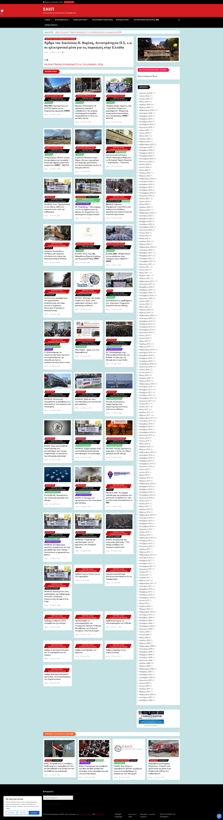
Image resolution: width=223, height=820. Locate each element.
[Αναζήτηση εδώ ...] (179, 20)
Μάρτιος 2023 (144, 210)
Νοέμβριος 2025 (145, 119)
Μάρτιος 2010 (144, 609)
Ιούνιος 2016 (144, 441)
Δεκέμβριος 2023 (145, 184)
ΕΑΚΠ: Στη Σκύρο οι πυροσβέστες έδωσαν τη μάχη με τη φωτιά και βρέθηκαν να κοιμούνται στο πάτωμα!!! (128, 770)
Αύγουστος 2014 (145, 498)
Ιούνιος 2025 (144, 133)
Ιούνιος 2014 (144, 503)
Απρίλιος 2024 (144, 173)
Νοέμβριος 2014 (145, 489)
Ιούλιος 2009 (144, 632)
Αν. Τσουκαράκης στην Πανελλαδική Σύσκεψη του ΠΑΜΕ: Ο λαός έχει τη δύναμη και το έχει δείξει (118, 356)
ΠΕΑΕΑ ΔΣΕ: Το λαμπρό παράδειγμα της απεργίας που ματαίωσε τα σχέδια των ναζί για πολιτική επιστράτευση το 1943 (119, 497)
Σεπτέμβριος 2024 (146, 158)
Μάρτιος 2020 (144, 312)
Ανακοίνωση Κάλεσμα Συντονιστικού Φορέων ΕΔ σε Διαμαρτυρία (119, 577)
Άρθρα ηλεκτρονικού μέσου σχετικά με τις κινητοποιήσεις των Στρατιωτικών (57, 677)
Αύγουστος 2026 (145, 93)
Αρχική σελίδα (49, 32)
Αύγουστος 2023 (145, 195)
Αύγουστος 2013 (145, 529)
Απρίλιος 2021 (144, 275)
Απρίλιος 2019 (144, 344)
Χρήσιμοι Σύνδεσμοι (51, 804)
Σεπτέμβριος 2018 (146, 364)
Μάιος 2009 (143, 637)
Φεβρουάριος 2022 (146, 247)
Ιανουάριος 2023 (145, 215)
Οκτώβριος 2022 (145, 224)
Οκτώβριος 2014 (145, 492)
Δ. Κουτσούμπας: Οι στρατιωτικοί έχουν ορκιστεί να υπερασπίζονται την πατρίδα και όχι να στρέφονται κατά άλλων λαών (57, 357)
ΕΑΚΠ (48, 9)
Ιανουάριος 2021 (145, 284)
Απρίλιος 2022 (144, 241)
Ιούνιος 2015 (144, 472)
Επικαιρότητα (80, 20)
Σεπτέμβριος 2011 (146, 566)
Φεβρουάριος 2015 (146, 483)
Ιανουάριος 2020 (145, 318)
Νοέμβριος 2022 (145, 221)
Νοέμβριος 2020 (145, 290)
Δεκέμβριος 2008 (145, 652)
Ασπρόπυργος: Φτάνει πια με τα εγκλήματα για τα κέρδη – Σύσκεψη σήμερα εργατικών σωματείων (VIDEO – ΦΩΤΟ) (57, 161)
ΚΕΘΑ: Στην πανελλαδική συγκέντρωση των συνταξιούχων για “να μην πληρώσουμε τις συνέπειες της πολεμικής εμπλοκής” (55, 451)
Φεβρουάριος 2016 (146, 452)
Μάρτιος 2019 (144, 347)
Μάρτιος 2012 (144, 552)
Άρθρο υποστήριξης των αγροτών (86, 651)
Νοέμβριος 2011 (145, 560)
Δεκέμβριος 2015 (145, 458)
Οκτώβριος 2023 (145, 190)
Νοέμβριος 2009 (145, 620)
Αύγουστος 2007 (145, 680)
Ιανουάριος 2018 (145, 386)
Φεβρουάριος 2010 (146, 612)
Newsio (89, 814)
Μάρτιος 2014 (144, 512)
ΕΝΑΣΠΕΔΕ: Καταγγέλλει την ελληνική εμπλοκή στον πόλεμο (56, 498)
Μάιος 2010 (143, 603)
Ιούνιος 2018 (144, 372)
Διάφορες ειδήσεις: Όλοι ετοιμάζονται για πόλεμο (55, 622)
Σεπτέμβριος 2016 (146, 432)
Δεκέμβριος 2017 (145, 389)
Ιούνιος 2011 (144, 575)
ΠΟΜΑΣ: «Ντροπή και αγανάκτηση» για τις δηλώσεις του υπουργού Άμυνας (85, 543)
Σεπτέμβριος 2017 (146, 398)
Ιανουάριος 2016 (145, 455)
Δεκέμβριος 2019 (145, 321)
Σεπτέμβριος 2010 (146, 597)
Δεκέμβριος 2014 (145, 486)
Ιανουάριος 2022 (145, 250)
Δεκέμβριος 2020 (145, 287)
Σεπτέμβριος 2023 (146, 193)
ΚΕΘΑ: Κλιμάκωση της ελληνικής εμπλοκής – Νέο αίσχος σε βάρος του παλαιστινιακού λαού (117, 543)
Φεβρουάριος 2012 (146, 555)
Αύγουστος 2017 (145, 401)
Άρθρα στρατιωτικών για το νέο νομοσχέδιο (87, 575)
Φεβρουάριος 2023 (146, 213)
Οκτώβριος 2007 (145, 674)
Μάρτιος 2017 (144, 415)
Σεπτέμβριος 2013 (146, 526)
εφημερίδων (155, 725)
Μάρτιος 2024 (144, 176)
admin (46, 52)
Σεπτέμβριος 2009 (146, 626)
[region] (22, 806)
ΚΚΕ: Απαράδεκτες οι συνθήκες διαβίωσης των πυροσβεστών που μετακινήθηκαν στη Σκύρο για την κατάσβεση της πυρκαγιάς (59, 767)
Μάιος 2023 (143, 204)
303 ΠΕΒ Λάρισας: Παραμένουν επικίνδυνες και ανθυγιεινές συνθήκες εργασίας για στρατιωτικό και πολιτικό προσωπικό (119, 209)
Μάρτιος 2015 (144, 481)
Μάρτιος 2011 (144, 580)
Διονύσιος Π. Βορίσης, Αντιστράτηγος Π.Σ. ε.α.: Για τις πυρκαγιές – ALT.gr (73, 64)
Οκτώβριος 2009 (145, 623)
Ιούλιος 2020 (144, 301)
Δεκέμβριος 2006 (145, 700)
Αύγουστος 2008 (145, 660)
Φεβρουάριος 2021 (146, 281)
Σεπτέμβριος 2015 (146, 463)
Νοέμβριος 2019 (145, 324)
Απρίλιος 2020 (144, 309)
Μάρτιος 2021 (144, 278)
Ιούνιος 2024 (144, 167)
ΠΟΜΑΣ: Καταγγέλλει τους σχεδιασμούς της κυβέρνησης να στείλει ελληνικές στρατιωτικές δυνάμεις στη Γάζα (57, 596)
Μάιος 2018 (143, 375)
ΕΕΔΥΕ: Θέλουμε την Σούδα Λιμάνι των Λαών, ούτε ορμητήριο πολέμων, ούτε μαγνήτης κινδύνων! (87, 302)
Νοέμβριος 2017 (145, 392)
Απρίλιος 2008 (144, 663)
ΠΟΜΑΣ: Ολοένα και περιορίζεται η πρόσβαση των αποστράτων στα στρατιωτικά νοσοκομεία (57, 403)
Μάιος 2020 (143, 307)
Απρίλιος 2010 (144, 606)
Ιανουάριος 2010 (145, 614)
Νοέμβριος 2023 (145, 187)
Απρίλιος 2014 (144, 509)
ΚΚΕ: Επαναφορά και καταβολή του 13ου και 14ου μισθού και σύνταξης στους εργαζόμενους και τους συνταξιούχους (93, 770)
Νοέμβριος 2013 (145, 523)
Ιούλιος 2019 (144, 335)
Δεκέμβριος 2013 (145, 520)
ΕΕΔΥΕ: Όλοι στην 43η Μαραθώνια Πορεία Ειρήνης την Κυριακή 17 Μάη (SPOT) (88, 256)
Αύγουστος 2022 (145, 230)
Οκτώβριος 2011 (145, 563)
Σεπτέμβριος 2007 (146, 677)
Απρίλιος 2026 (144, 104)
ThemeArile (99, 814)
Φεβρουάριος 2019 (146, 349)
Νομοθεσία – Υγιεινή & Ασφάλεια (147, 815)
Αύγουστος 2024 (145, 161)
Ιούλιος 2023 (144, 198)
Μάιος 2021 (143, 272)
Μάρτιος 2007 (144, 691)
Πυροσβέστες (62, 20)
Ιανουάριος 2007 (145, 697)
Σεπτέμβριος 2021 (146, 261)
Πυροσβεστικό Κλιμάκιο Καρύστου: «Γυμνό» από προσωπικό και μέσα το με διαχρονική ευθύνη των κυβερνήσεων (159, 768)
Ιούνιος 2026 (144, 99)
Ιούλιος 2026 (144, 96)
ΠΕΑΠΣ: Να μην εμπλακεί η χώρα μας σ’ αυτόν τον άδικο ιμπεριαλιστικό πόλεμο (118, 451)
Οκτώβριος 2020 (145, 292)
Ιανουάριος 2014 (145, 518)
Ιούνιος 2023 (144, 201)
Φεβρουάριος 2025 (146, 144)
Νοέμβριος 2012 (145, 540)
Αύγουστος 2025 (145, 127)
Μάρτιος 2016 (144, 449)
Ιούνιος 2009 (144, 634)
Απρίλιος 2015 (144, 478)
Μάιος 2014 (143, 506)
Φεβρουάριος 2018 (146, 384)
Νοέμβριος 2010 (145, 592)
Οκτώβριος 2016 (145, 429)
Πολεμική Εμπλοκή (102, 20)
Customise (11, 813)
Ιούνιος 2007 (144, 686)
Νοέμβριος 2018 (145, 358)
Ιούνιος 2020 (144, 304)
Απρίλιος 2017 (144, 412)
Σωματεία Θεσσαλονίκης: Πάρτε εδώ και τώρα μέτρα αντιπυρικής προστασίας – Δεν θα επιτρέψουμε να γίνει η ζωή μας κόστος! (88, 162)
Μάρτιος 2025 (144, 141)
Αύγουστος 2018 (145, 367)
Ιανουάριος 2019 (145, 352)
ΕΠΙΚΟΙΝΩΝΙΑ (51, 25)
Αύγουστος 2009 (145, 629)
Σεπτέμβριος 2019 (146, 329)
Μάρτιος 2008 (144, 666)
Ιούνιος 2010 (144, 600)
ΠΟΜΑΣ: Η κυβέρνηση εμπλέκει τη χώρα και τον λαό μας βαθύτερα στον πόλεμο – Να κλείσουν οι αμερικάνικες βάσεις (57, 549)
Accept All (34, 813)
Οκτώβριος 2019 (145, 327)
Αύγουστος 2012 (145, 546)
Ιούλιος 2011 (144, 572)
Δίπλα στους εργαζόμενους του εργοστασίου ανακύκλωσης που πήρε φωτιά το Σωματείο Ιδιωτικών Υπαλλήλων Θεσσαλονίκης (55, 304)
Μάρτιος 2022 (144, 244)
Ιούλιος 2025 (144, 130)
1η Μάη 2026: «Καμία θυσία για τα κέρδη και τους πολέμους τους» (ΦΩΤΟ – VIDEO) (118, 257)
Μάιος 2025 (143, 136)
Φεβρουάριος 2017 (146, 418)
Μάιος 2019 (143, 341)
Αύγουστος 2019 (145, 332)
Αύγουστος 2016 (145, 435)
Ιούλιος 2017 (144, 404)
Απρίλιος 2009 (144, 640)
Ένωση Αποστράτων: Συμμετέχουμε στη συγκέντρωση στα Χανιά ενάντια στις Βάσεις (116, 405)
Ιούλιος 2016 (144, 438)
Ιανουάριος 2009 (145, 649)
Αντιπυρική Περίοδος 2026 (146, 20)
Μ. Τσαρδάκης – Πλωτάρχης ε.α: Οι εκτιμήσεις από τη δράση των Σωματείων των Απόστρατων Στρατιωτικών (88, 211)
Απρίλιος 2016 (144, 446)
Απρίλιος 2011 (144, 577)
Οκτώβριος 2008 (145, 657)
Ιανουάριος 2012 (145, 557)
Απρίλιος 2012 (144, 549)
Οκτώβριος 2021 (145, 258)
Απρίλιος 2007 (144, 689)
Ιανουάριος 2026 (145, 113)
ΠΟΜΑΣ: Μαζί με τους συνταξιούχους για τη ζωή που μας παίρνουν (88, 402)
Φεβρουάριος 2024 (146, 178)
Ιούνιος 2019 (144, 338)
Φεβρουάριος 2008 (146, 669)
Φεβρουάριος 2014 (146, 515)
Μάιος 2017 (143, 409)
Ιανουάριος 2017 (145, 421)
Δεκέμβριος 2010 (145, 589)
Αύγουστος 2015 (145, 466)
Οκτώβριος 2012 (145, 543)
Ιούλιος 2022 (144, 233)
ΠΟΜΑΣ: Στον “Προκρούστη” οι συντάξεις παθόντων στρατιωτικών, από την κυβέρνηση (57, 208)
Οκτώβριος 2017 (145, 395)
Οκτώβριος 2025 (145, 121)
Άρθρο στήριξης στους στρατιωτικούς (116, 651)
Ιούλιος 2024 (144, 164)
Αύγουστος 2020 (145, 298)
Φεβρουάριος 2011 (146, 583)
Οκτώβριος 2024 (145, 156)
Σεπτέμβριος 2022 (146, 227)
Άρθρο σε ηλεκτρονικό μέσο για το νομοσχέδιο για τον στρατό (56, 653)
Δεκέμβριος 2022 (145, 218)
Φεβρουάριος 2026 (146, 110)
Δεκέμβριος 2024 (145, 150)
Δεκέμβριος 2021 (145, 252)
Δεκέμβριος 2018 (145, 355)
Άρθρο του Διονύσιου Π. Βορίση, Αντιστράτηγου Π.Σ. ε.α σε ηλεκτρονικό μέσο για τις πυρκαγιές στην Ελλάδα (88, 32)
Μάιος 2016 (143, 443)
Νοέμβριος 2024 (145, 153)
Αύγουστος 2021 (145, 264)
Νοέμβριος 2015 (145, 461)
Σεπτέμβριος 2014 (146, 495)
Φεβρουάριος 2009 (146, 646)
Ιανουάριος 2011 (145, 586)
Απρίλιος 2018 (144, 378)
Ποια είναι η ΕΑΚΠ (132, 815)
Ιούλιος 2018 (144, 369)
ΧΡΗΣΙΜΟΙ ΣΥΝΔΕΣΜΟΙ (118, 815)
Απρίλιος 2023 (144, 207)
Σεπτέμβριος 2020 (146, 295)
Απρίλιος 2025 (144, 139)
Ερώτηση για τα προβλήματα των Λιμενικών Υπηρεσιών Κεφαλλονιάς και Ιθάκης (119, 303)
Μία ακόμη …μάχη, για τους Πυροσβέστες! (87, 351)
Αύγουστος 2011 (145, 569)
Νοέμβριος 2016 (145, 426)
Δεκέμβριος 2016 (145, 424)
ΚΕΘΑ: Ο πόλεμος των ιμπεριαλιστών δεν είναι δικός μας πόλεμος (88, 500)
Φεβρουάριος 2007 (146, 694)
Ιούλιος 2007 (144, 683)
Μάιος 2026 (143, 101)
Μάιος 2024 (143, 170)
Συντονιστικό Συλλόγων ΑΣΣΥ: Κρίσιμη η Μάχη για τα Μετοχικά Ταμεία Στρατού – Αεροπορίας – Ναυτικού (119, 159)
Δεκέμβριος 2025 (145, 116)
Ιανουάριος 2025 (145, 147)
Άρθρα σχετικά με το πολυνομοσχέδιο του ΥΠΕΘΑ (118, 622)
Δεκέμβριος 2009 (145, 617)
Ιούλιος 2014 (144, 500)
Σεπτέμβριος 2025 (146, 124)
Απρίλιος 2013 (144, 535)
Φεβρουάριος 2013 (146, 537)
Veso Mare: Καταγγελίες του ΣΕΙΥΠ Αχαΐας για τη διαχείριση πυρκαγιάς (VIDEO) (57, 108)
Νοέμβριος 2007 (145, 671)
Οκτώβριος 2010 (145, 594)
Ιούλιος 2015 (144, 469)
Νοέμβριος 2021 (145, 255)
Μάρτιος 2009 (144, 643)
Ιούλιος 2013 (144, 532)
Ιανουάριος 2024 (145, 181)
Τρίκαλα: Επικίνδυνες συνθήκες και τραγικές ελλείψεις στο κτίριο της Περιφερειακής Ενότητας (55, 255)
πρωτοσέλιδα (148, 725)
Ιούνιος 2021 (144, 270)
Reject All (23, 813)
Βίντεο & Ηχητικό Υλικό (147, 76)
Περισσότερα (122, 20)
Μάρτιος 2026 (144, 107)
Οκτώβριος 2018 (145, 361)
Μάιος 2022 (143, 238)
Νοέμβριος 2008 (145, 654)
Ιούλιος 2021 (144, 267)
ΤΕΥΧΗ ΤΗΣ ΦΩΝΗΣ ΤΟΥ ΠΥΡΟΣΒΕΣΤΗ (167, 815)
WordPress (82, 814)
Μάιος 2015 (143, 475)
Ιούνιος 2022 (144, 235)
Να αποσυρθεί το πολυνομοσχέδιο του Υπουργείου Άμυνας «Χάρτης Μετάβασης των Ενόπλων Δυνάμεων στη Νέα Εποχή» (88, 625)
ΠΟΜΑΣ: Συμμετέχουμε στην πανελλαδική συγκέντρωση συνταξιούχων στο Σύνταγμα (88, 451)
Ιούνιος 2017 (144, 406)
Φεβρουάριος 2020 (146, 315)
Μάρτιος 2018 (144, 381)
